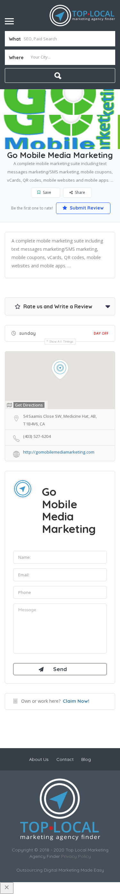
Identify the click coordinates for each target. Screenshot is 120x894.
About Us (39, 759)
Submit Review (86, 208)
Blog (86, 759)
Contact (65, 759)
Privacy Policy (76, 856)
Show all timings (62, 341)
